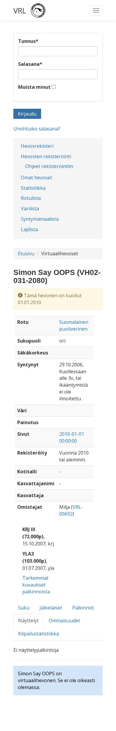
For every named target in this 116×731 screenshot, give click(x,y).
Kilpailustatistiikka (38, 633)
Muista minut (34, 87)
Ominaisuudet (64, 620)
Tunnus (28, 41)
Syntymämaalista (40, 219)
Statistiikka (33, 188)
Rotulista (31, 198)
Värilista (30, 208)
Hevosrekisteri (37, 146)
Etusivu (26, 253)
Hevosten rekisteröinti (46, 156)
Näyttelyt (28, 620)
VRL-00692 (71, 510)
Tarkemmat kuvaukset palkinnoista (36, 585)
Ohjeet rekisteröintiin (49, 166)
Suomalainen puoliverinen (73, 325)
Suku (23, 607)
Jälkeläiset (51, 607)
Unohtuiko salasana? (36, 128)
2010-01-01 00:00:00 (71, 437)
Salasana (30, 64)
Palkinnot (83, 607)
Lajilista (29, 229)
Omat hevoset (36, 177)
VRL (19, 10)
